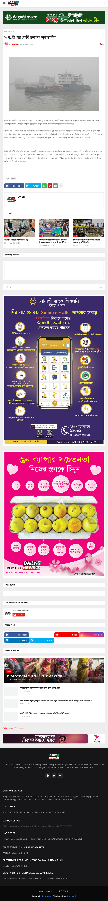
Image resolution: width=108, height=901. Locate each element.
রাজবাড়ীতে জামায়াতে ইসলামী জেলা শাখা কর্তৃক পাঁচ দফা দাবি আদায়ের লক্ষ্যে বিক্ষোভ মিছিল (53, 240)
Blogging (46, 896)
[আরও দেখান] (60, 185)
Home (40, 891)
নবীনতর (8, 287)
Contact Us (51, 891)
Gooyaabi (71, 896)
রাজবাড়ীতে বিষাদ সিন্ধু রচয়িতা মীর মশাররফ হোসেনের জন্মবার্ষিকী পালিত (86, 240)
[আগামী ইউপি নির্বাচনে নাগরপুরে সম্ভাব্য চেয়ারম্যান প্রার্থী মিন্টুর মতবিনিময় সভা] (11, 716)
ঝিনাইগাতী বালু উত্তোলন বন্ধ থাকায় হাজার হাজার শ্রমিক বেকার (40, 688)
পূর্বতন (100, 287)
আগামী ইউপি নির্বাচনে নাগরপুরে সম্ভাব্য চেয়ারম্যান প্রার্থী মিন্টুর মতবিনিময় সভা (44, 713)
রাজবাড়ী (11, 31)
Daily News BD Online (13, 728)
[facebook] (47, 775)
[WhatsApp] (44, 185)
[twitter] (54, 775)
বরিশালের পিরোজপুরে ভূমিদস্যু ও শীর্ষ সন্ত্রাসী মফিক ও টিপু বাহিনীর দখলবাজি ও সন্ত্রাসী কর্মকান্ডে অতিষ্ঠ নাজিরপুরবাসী (56, 700)
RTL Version (64, 891)
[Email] (55, 185)
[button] (4, 3)
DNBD (21, 196)
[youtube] (60, 775)
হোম (5, 31)
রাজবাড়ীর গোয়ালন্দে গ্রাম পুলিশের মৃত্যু (16, 239)
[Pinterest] (50, 185)
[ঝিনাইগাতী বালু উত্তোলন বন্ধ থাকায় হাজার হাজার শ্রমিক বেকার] (11, 691)
